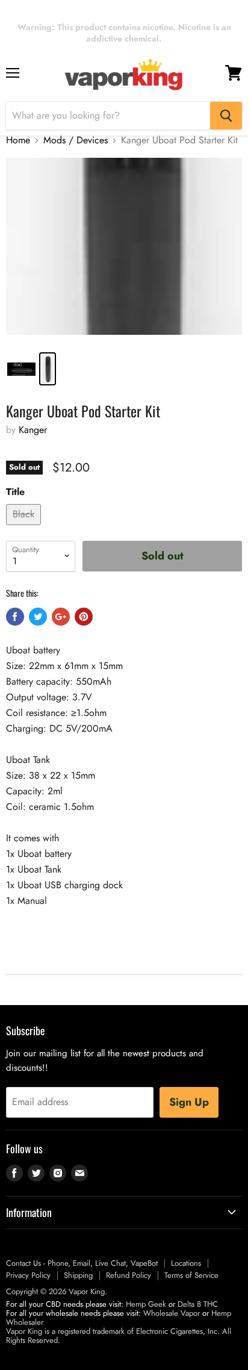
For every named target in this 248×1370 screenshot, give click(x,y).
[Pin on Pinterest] (84, 617)
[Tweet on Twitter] (38, 617)
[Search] (226, 115)
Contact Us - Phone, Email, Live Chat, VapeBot (82, 1263)
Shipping (78, 1275)
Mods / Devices (75, 140)
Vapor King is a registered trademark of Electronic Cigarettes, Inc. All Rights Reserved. (118, 1335)
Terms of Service (191, 1275)
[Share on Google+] (61, 617)
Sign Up (189, 1102)
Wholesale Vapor (171, 1313)
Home (18, 140)
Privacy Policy (28, 1275)
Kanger (33, 430)
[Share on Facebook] (15, 617)
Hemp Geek (146, 1304)
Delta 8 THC (198, 1304)
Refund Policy (128, 1275)
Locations (186, 1263)
